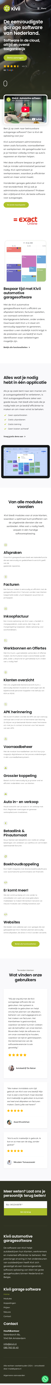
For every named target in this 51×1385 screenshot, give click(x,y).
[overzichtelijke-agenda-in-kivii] (25, 246)
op (5, 70)
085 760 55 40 (11, 1353)
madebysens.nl (14, 1374)
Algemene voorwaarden (14, 1381)
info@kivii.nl (10, 1349)
